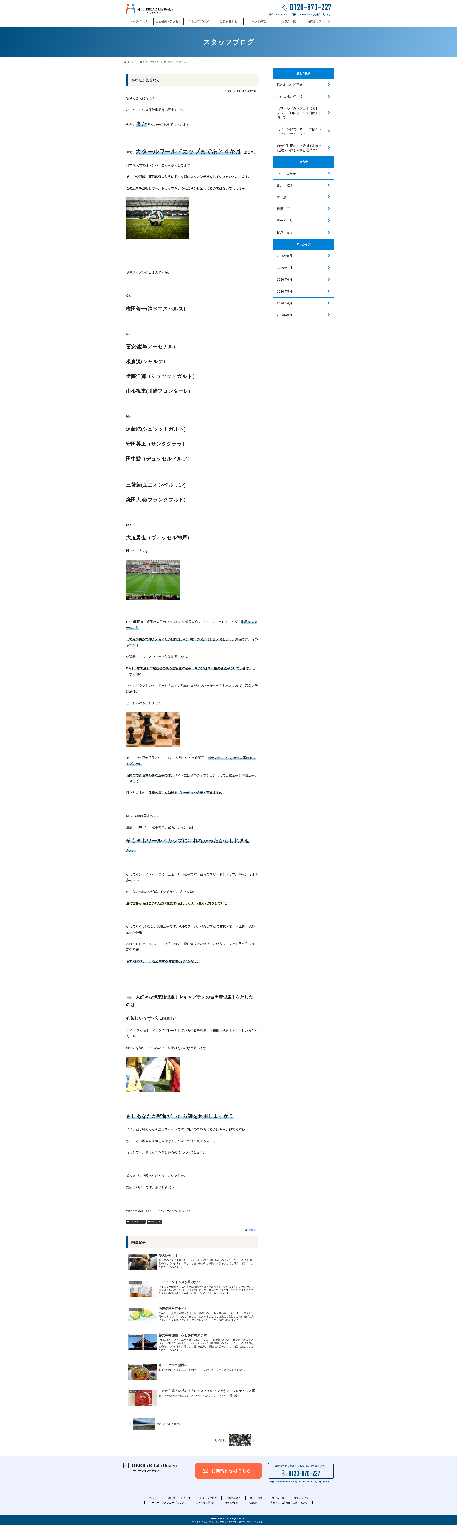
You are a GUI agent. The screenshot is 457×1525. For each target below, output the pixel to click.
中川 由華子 (286, 173)
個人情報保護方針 (206, 1502)
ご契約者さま (233, 1498)
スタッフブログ (137, 1221)
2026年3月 (284, 315)
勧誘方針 (254, 1502)
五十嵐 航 (155, 1221)
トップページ (151, 1498)
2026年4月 (284, 303)
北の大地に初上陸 (290, 96)
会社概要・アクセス (179, 1498)
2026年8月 (284, 256)
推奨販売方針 (232, 1502)
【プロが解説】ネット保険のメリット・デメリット (299, 131)
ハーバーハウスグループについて (168, 1502)
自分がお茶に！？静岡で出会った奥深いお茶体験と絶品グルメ (299, 148)
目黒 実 (283, 209)
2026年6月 (284, 279)
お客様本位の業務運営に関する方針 (288, 1502)
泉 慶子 (283, 197)
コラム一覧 (278, 1498)
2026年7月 (284, 267)
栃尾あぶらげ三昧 (290, 84)
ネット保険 (256, 1498)
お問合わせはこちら (231, 1470)
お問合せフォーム (303, 1498)
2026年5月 (284, 291)
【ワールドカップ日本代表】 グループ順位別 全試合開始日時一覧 (299, 113)
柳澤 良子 (285, 232)
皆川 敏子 (285, 185)
